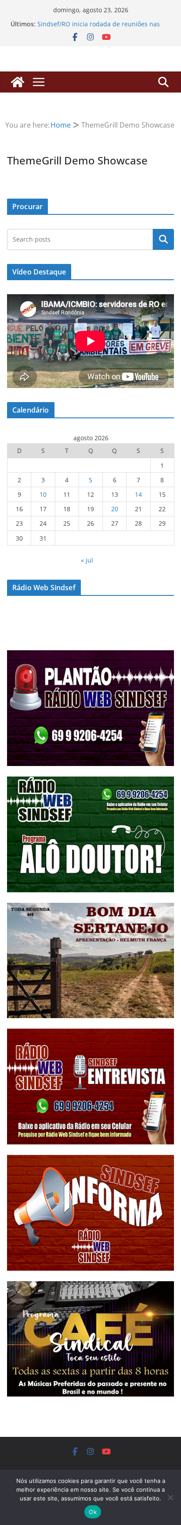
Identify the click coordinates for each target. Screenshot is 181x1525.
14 (138, 494)
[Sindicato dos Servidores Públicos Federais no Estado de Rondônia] (17, 82)
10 (43, 494)
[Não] (170, 1497)
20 (114, 509)
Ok (93, 1511)
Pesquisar (163, 239)
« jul (87, 560)
